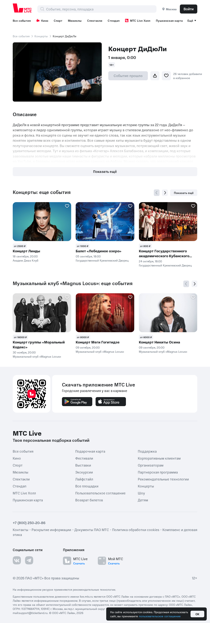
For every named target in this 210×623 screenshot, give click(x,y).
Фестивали (84, 457)
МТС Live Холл (140, 20)
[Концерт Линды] (42, 221)
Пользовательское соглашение (100, 492)
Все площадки (86, 485)
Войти (189, 8)
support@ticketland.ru (33, 613)
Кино (44, 20)
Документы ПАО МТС (91, 529)
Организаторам (150, 464)
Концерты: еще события (42, 192)
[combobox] (101, 9)
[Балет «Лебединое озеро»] (105, 221)
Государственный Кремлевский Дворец (102, 260)
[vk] (17, 560)
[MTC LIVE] (22, 7)
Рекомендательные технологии (163, 478)
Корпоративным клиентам (159, 457)
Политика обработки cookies (135, 529)
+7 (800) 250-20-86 (29, 522)
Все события (22, 20)
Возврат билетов (89, 499)
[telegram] (29, 560)
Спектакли (94, 20)
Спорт (58, 20)
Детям (143, 499)
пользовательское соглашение (160, 616)
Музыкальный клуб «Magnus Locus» (37, 356)
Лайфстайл (84, 478)
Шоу (141, 492)
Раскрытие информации (51, 529)
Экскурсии (84, 471)
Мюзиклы (75, 20)
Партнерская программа (158, 471)
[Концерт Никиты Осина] (168, 312)
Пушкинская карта (169, 20)
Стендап (114, 20)
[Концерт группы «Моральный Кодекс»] (42, 312)
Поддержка (147, 451)
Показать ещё (105, 171)
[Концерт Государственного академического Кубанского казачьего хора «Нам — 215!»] (168, 221)
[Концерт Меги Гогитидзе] (105, 312)
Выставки (83, 464)
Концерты (41, 36)
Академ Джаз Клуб (25, 260)
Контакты (20, 529)
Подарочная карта (90, 451)
